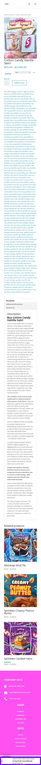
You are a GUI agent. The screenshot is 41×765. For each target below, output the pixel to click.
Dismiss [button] (22, 764)
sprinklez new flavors (24, 263)
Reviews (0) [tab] (10, 308)
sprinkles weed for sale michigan (17, 223)
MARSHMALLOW (20, 719)
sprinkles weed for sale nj (19, 228)
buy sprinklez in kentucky (12, 135)
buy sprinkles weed (14, 94)
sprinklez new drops (10, 263)
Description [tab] (10, 301)
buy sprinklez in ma (17, 137)
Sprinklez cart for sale (20, 239)
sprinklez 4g (16, 235)
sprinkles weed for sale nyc (24, 230)
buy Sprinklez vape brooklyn (17, 168)
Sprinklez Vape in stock (14, 275)
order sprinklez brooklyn (22, 199)
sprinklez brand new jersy (24, 237)
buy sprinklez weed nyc (11, 185)
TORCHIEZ (20, 723)
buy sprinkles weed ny (28, 99)
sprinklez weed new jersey (12, 290)
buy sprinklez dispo (25, 118)
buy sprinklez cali (21, 108)
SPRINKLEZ (20, 711)
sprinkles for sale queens (12, 213)
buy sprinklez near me (18, 156)
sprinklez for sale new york (12, 256)
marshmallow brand (15, 194)
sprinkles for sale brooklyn (12, 206)
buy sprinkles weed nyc (11, 101)
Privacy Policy (20, 746)
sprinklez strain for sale (24, 270)
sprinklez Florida (25, 244)
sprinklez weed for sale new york (14, 285)
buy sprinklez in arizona (19, 123)
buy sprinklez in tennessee (12, 149)
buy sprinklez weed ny (28, 182)
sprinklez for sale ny (28, 256)
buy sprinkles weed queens (12, 104)
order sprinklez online (23, 201)
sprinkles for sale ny (15, 211)
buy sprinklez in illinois (27, 130)
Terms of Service (20, 739)
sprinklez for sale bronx (17, 247)
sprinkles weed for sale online (13, 232)
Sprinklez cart (8, 239)
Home (6, 15)
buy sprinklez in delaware (22, 127)
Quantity (8, 74)
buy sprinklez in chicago (19, 125)
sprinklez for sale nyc (11, 258)
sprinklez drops (29, 242)
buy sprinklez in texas (28, 149)
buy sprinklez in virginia (11, 151)
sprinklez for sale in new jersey (19, 251)
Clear (34, 72)
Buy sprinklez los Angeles (17, 154)
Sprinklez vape (19, 273)
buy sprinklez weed (25, 175)
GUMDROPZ (21, 715)
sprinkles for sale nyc (29, 211)
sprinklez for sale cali (17, 249)
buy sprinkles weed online (28, 101)
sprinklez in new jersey (28, 261)
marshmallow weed (10, 197)
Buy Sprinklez (26, 104)
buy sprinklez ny (25, 161)
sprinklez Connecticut (16, 242)
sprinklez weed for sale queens (22, 287)
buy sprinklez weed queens (12, 187)
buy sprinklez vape (15, 165)
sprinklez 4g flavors (27, 235)
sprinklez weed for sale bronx (16, 278)
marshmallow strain (28, 194)
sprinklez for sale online (25, 258)
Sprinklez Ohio (22, 266)
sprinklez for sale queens (12, 261)
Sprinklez (11, 15)
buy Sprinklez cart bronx (15, 111)
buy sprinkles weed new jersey (18, 96)
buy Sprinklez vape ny (21, 170)
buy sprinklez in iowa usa (28, 132)
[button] (34, 20)
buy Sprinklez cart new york (19, 113)
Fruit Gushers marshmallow (17, 189)
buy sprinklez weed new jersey (20, 180)
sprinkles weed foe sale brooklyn (14, 216)
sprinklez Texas (9, 273)
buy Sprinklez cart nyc (22, 115)
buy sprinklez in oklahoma (20, 144)
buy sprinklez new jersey (25, 158)
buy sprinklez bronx (22, 106)
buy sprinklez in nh (20, 142)
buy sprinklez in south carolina (25, 146)
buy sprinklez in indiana (11, 132)
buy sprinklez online (19, 163)
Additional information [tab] (14, 304)
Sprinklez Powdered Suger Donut (19, 268)
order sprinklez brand (24, 197)
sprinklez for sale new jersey (25, 254)
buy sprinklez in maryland (17, 139)
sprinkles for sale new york (17, 208)
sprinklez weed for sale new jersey (22, 282)
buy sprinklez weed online (28, 185)
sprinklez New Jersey (10, 266)
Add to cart (19, 82)
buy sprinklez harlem (21, 120)
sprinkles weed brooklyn (28, 213)
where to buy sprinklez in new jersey (18, 292)
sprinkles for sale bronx (26, 204)
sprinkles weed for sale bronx (19, 218)
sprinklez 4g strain (10, 237)
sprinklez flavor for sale (11, 244)
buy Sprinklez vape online (25, 173)
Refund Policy (20, 742)
